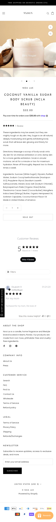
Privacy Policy (9, 427)
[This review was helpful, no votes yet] (43, 316)
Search (6, 380)
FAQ (5, 385)
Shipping (7, 431)
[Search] (48, 13)
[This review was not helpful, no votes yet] (48, 316)
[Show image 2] (29, 81)
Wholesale (8, 398)
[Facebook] (4, 346)
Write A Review (28, 259)
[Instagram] (10, 346)
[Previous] (21, 81)
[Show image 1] (26, 81)
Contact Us (8, 394)
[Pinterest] (16, 346)
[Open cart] (52, 13)
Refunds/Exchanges (12, 436)
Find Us (6, 389)
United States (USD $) (26, 484)
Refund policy (9, 407)
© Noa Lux (28, 490)
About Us (7, 361)
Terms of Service (11, 403)
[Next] (34, 81)
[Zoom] (50, 27)
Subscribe (12, 471)
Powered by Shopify (28, 493)
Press (5, 365)
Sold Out (28, 217)
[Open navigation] (3, 13)
